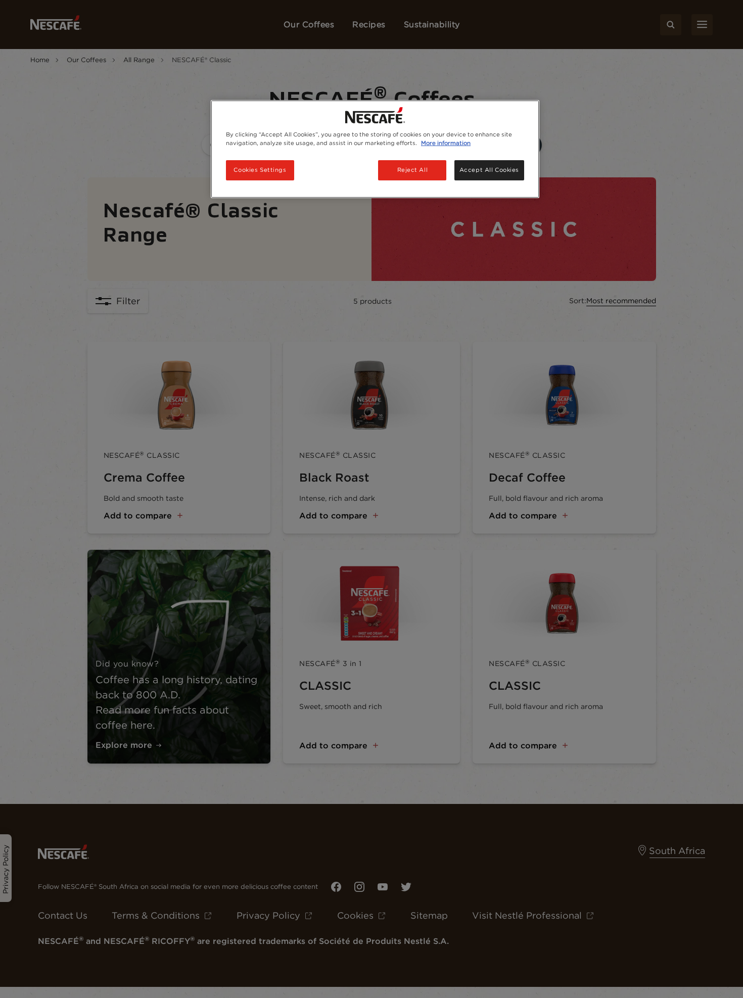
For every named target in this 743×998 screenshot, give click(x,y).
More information (446, 143)
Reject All (412, 169)
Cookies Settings (260, 169)
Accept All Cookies (489, 169)
